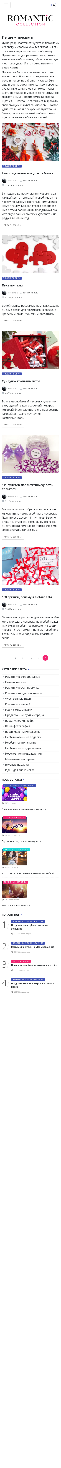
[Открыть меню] (6, 5)
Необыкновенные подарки (23, 737)
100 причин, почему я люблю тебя (27, 597)
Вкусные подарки (17, 764)
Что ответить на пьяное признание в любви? (28, 873)
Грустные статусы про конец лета (21, 841)
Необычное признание (20, 742)
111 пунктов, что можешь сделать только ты (27, 487)
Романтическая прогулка (22, 687)
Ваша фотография (17, 726)
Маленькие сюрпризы (20, 759)
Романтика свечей (17, 704)
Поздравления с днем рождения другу (24, 809)
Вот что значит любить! (16, 905)
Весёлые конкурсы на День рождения (32, 946)
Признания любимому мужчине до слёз (33, 965)
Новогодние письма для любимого (28, 173)
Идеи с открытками (18, 709)
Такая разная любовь (16, 850)
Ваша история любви (20, 720)
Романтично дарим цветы (23, 693)
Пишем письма (11, 166)
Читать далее (12, 224)
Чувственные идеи (18, 698)
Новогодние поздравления (23, 753)
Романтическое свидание (22, 676)
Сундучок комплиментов (21, 381)
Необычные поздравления (23, 748)
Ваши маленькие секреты (22, 731)
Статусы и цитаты (14, 818)
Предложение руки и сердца (24, 715)
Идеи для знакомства (20, 770)
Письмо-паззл (12, 285)
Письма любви (21, 961)
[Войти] (53, 5)
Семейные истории (15, 882)
